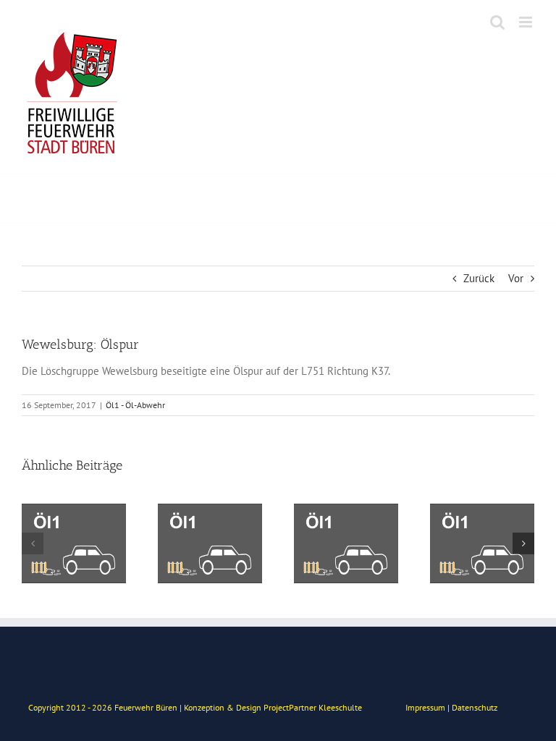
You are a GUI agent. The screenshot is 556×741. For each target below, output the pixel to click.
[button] (32, 543)
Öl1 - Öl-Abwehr (135, 404)
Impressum (425, 707)
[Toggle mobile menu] (526, 22)
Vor (515, 278)
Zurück (478, 278)
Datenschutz (474, 707)
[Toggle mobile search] (497, 22)
